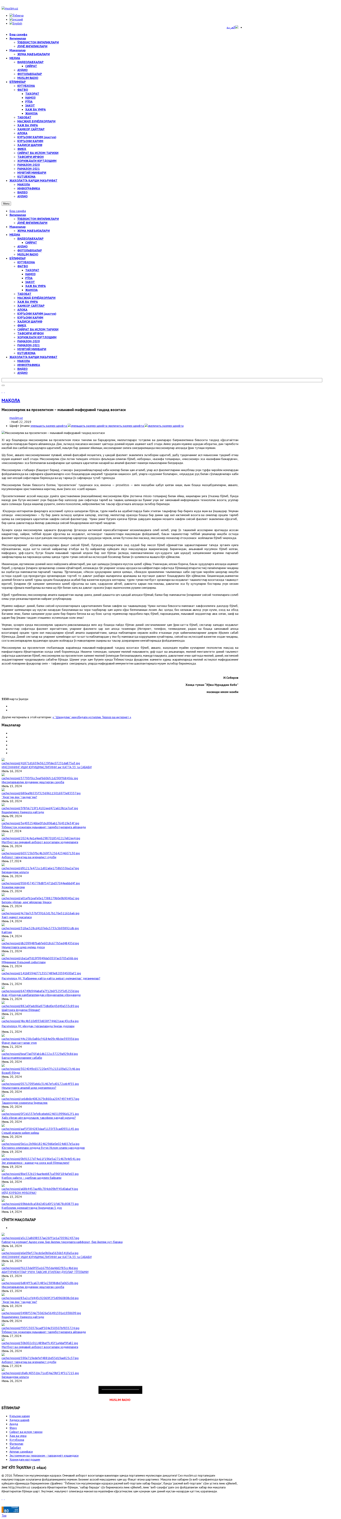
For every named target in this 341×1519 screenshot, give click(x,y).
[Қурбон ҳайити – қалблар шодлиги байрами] (40, 1174)
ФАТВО (22, 266)
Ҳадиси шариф (19, 1420)
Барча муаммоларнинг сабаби (22, 1058)
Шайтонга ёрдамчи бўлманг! (21, 1010)
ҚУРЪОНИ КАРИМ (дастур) (36, 313)
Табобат (15, 1448)
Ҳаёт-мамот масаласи (17, 917)
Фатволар (16, 1444)
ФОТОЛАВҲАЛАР (29, 250)
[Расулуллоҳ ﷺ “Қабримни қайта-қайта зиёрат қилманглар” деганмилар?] (41, 973)
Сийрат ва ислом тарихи (25, 1432)
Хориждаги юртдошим (24, 1459)
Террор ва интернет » (116, 717)
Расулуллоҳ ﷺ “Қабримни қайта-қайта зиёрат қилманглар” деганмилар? (51, 978)
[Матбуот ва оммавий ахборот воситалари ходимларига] (41, 838)
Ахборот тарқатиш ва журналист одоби (29, 857)
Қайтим (7, 932)
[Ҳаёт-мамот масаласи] (40, 913)
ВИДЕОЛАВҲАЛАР (30, 238)
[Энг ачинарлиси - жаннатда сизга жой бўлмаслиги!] (41, 1159)
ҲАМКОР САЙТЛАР (31, 306)
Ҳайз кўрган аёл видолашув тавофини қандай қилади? (39, 1118)
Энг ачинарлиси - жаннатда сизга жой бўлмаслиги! (35, 1163)
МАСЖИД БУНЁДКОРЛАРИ (36, 298)
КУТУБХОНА (26, 262)
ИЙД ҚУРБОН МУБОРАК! (19, 1193)
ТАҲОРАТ (32, 270)
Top (4, 1515)
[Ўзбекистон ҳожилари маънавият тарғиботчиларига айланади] (40, 823)
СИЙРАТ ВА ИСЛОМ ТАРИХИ (37, 329)
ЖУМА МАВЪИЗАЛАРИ (33, 231)
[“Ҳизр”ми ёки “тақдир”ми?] (41, 793)
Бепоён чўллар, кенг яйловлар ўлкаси (27, 902)
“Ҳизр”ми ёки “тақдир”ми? (19, 797)
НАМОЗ (30, 274)
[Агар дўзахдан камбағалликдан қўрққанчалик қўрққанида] (40, 991)
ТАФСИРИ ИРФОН (30, 333)
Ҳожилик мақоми (13, 887)
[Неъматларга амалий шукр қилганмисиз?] (40, 1084)
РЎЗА (29, 278)
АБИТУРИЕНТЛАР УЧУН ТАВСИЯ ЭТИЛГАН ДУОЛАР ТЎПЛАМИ (45, 1272)
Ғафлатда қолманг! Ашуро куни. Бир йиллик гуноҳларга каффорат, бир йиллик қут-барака (62, 1242)
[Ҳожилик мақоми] (41, 883)
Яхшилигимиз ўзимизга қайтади (23, 812)
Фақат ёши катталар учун (19, 1043)
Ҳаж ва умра (17, 1436)
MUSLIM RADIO (27, 254)
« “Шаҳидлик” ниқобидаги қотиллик (77, 717)
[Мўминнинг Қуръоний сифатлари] (40, 958)
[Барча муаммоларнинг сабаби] (40, 1054)
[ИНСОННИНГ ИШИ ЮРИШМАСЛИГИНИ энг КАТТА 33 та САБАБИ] (41, 763)
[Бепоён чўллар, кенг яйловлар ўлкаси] (40, 898)
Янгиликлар (17, 215)
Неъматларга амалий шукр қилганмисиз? (29, 1088)
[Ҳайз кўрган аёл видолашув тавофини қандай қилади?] (40, 1114)
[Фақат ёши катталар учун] (40, 1039)
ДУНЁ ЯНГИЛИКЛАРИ (32, 223)
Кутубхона (16, 1440)
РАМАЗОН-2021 (28, 345)
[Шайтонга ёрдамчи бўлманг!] (40, 1006)
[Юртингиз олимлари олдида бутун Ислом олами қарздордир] (40, 1144)
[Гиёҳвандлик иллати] (40, 868)
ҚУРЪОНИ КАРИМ (30, 317)
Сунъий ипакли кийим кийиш (20, 1133)
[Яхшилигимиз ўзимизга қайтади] (40, 808)
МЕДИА (14, 235)
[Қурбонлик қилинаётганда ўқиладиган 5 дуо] (40, 1204)
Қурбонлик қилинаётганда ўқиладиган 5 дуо (32, 1208)
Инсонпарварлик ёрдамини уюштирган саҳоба (33, 782)
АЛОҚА (22, 310)
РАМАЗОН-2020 (28, 341)
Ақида (13, 1424)
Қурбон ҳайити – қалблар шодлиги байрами (31, 1178)
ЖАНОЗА (31, 290)
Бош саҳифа (17, 211)
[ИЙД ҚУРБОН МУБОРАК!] (40, 1189)
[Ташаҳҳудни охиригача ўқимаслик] (40, 1099)
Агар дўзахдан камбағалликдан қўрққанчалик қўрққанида (41, 995)
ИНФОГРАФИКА (28, 365)
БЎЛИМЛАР (17, 258)
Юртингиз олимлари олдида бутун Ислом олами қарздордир (43, 1148)
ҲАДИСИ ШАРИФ (29, 321)
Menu (6, 203)
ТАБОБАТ (24, 294)
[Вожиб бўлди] (41, 1069)
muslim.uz (16, 418)
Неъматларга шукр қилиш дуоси (23, 947)
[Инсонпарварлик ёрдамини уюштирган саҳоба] (40, 778)
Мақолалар (17, 227)
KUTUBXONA (26, 353)
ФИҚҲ (21, 325)
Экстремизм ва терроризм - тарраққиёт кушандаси (44, 1455)
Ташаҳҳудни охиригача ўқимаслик (25, 1103)
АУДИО (22, 246)
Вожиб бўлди (11, 1073)
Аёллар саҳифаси (21, 1451)
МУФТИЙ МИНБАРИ (31, 349)
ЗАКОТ (30, 282)
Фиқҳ (13, 1428)
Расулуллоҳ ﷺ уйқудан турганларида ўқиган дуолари (38, 1026)
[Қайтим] (40, 928)
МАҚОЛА (23, 361)
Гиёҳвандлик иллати (15, 872)
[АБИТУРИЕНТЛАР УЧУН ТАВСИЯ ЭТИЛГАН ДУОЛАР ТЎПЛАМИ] (40, 1268)
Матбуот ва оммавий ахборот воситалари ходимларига (40, 842)
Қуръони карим (19, 1416)
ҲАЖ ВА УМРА (35, 286)
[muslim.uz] (10, 8)
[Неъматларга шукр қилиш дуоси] (40, 943)
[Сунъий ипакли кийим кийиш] (40, 1129)
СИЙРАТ (31, 242)
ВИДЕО (22, 369)
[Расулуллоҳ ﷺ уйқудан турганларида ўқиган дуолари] (40, 1021)
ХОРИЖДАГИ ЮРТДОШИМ (36, 337)
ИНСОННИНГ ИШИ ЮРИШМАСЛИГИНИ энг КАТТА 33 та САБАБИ (47, 767)
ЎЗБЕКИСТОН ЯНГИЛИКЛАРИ (38, 219)
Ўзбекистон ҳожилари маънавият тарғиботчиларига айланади (44, 827)
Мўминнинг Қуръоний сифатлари (24, 962)
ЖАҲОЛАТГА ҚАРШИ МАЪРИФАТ (33, 357)
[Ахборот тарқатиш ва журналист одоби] (41, 853)
